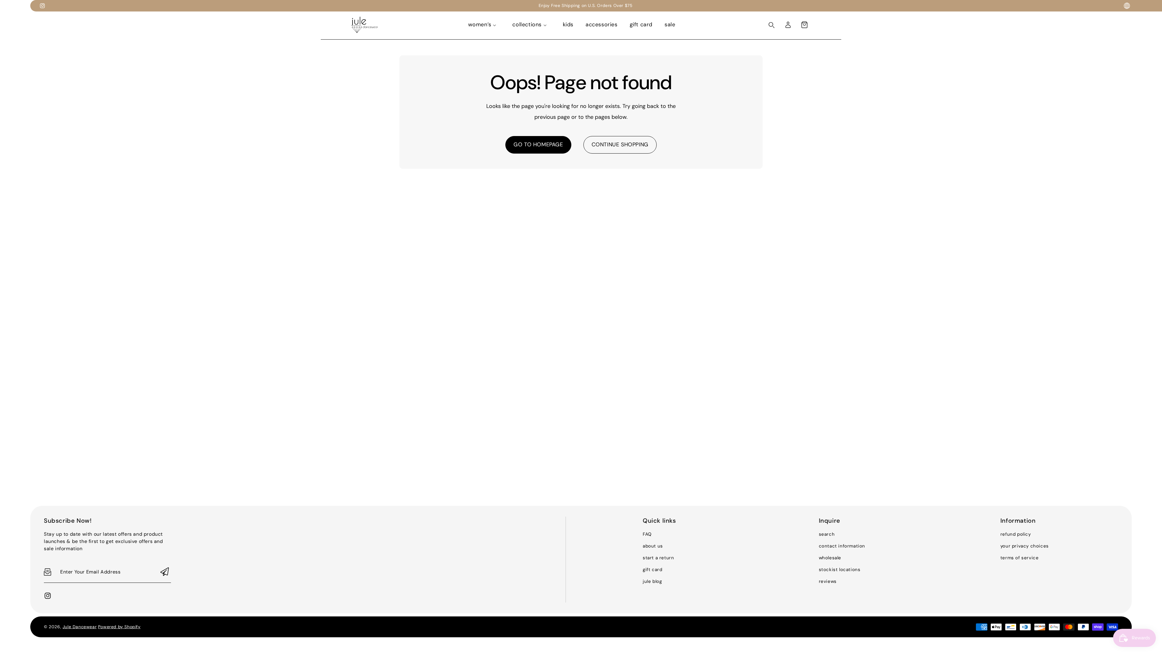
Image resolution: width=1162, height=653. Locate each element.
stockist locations (840, 570)
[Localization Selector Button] (1127, 5)
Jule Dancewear (80, 626)
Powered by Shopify (119, 626)
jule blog (652, 581)
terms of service (1019, 558)
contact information (842, 546)
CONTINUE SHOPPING (620, 144)
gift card (652, 570)
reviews (828, 581)
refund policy (1015, 534)
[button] (804, 24)
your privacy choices (1024, 546)
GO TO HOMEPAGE (538, 144)
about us (653, 546)
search (827, 534)
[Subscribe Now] (164, 572)
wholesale (830, 558)
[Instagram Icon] (42, 6)
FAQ (647, 534)
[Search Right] (771, 25)
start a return (658, 558)
